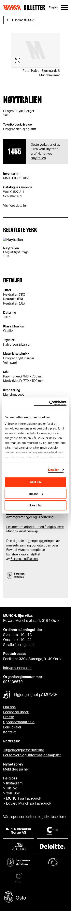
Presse (8, 717)
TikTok (11, 788)
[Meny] (64, 7)
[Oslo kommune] (35, 897)
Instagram (14, 783)
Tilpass (33, 493)
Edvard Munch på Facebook (28, 803)
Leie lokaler (12, 727)
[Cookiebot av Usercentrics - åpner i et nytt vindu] (50, 403)
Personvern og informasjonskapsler (32, 755)
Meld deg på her (16, 769)
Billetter (34, 7)
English (53, 7)
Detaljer (53, 469)
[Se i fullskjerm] (35, 50)
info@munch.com (17, 668)
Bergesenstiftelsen (24, 558)
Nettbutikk (11, 741)
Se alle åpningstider (19, 645)
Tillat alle (35, 482)
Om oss (9, 707)
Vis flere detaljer (15, 205)
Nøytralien (38, 158)
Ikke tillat (35, 505)
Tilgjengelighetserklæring (23, 750)
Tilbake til (22, 20)
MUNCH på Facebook (23, 798)
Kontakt (9, 732)
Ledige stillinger (16, 712)
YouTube (13, 793)
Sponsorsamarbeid (19, 722)
